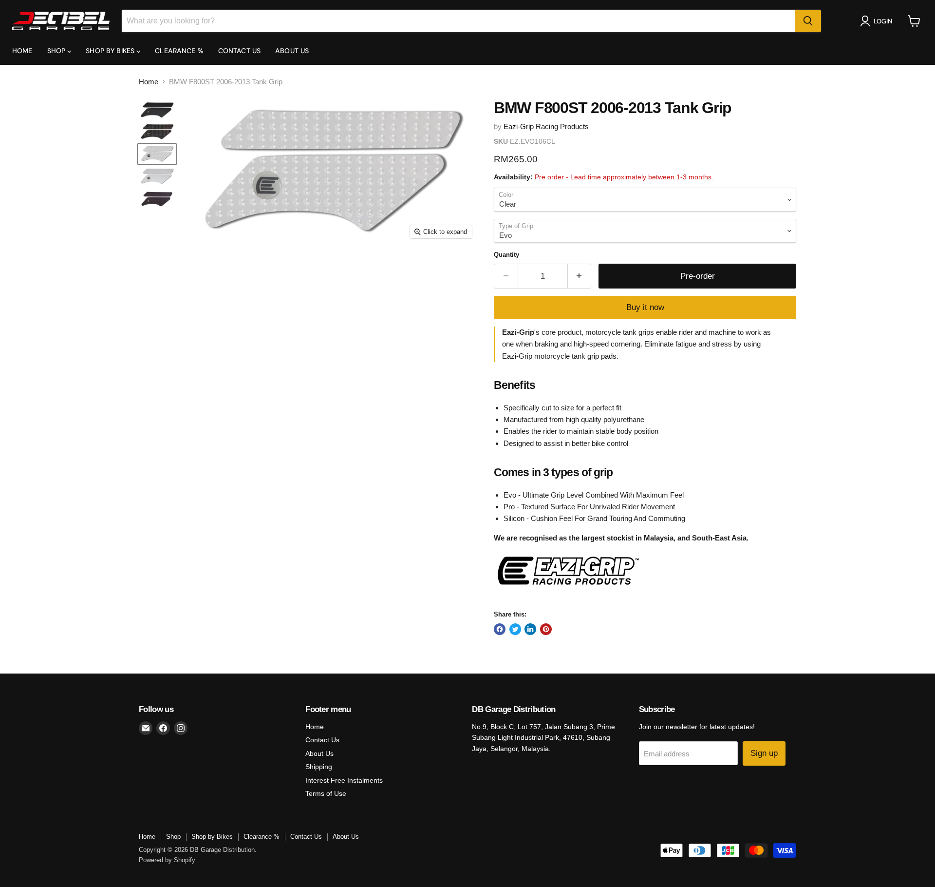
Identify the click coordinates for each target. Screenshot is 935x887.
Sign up (764, 753)
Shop (57, 50)
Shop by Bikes (111, 50)
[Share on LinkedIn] (530, 629)
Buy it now (645, 307)
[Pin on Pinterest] (546, 629)
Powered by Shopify (167, 860)
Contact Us (239, 50)
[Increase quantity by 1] (580, 276)
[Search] (808, 21)
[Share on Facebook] (499, 629)
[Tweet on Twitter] (515, 629)
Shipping (318, 767)
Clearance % (179, 50)
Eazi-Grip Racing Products (546, 126)
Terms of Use (325, 793)
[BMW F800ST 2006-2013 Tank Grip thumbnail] (157, 110)
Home (22, 50)
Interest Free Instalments (344, 780)
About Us (292, 50)
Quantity (506, 254)
